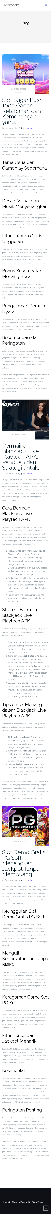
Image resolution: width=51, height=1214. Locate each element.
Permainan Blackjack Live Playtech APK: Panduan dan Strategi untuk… (21, 456)
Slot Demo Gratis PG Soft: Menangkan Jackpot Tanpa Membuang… (24, 863)
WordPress (37, 1202)
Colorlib (16, 1202)
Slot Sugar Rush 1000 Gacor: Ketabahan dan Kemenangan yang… (22, 111)
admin (29, 128)
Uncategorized (18, 89)
